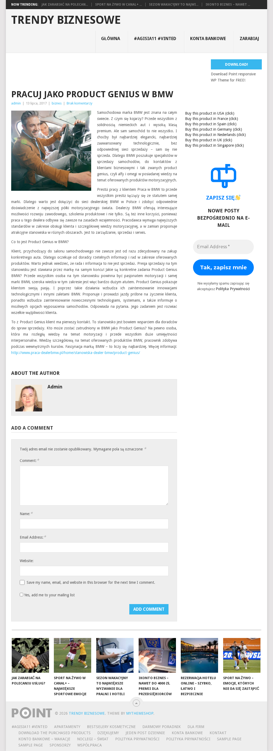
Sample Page (229, 739)
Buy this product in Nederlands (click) (215, 135)
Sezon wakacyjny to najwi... (173, 4)
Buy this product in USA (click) (209, 113)
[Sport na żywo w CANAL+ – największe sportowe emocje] (72, 655)
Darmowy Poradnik (161, 727)
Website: (27, 561)
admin (16, 103)
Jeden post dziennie (145, 733)
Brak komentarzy (79, 103)
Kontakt (218, 733)
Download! (236, 64)
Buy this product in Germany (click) (213, 129)
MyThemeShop (139, 713)
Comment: (29, 460)
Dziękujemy (108, 733)
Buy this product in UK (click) (208, 140)
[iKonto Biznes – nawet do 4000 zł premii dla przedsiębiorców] (157, 655)
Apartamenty (67, 727)
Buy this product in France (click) (211, 118)
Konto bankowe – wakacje (44, 739)
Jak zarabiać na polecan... (65, 4)
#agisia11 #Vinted (155, 38)
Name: (26, 513)
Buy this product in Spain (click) (210, 124)
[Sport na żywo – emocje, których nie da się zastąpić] (241, 655)
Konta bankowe (208, 38)
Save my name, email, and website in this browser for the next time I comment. (91, 582)
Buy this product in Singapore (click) (214, 145)
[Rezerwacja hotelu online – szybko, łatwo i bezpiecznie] (199, 655)
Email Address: (33, 537)
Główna (110, 38)
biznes (57, 103)
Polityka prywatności (188, 739)
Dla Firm (195, 727)
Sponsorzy (60, 745)
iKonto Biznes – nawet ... (228, 4)
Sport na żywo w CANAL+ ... (118, 4)
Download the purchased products (54, 733)
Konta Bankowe (187, 733)
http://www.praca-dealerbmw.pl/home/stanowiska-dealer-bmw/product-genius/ (75, 353)
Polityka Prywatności (233, 289)
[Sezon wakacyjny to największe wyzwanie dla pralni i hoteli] (115, 655)
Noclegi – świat (93, 739)
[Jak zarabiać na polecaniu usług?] (30, 655)
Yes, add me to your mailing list (49, 595)
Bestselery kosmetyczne (111, 727)
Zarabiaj (249, 38)
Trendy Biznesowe (66, 20)
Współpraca (89, 745)
